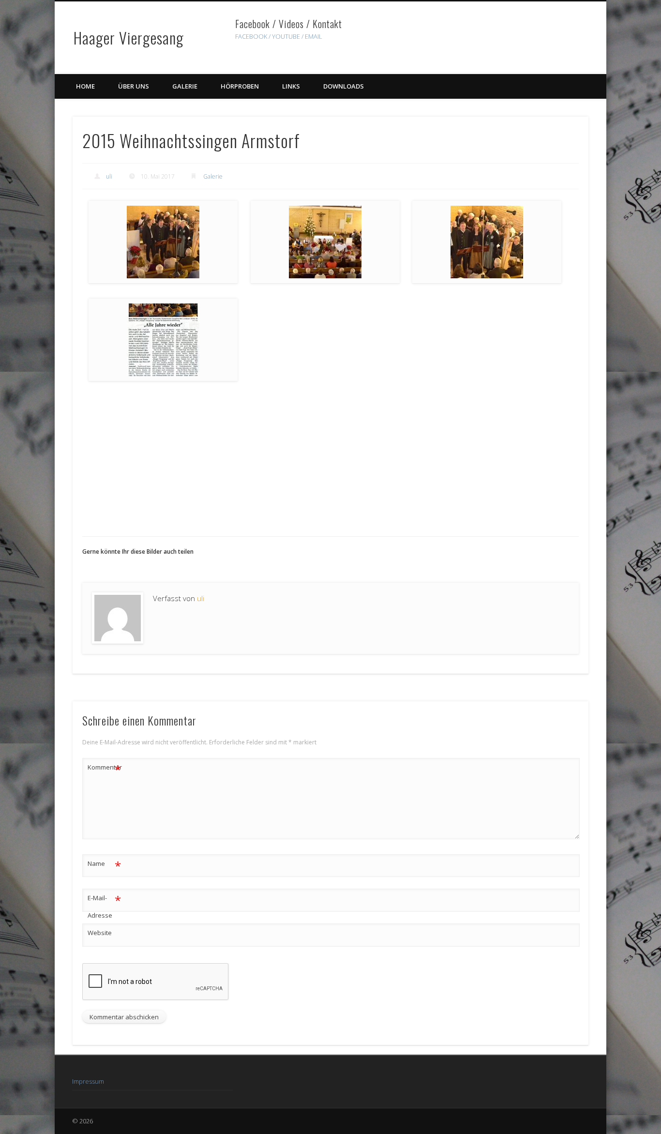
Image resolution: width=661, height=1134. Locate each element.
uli (109, 176)
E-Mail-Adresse (104, 906)
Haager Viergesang (129, 37)
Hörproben (240, 86)
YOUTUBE (286, 36)
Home (85, 86)
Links (291, 86)
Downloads (343, 86)
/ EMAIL (311, 36)
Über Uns (133, 86)
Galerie (184, 86)
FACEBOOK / (252, 36)
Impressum (88, 1081)
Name (104, 865)
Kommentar (104, 768)
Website (100, 932)
